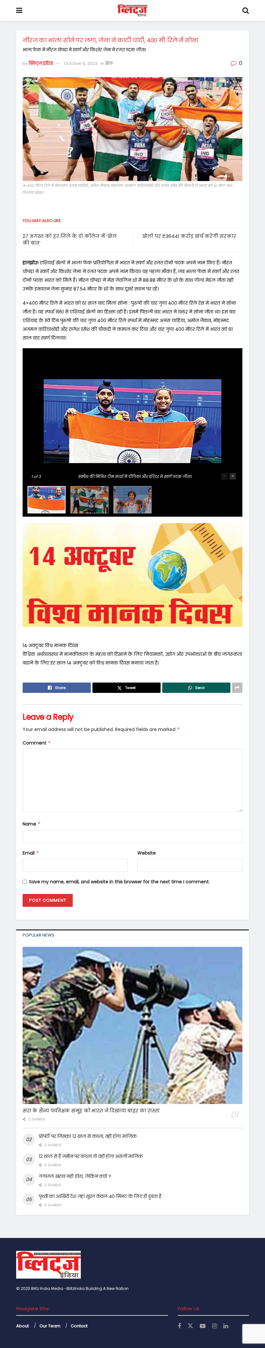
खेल (109, 63)
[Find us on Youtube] (203, 1326)
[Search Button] (245, 10)
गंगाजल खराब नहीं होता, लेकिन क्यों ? (75, 1176)
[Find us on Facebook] (179, 1326)
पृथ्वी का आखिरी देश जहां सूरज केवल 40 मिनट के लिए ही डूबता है (100, 1196)
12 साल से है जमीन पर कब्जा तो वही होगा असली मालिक (91, 1156)
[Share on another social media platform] (237, 688)
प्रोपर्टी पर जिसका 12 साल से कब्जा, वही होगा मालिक (88, 1136)
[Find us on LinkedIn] (225, 1326)
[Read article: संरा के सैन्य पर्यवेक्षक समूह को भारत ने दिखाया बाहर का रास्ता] (132, 1025)
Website (146, 853)
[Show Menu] (19, 10)
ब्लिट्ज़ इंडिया (41, 63)
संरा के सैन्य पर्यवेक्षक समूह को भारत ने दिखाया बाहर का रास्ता (91, 1110)
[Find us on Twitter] (190, 1326)
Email (31, 853)
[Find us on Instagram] (214, 1326)
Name (32, 824)
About (22, 1326)
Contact (79, 1326)
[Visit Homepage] (132, 10)
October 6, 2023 (81, 63)
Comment (37, 743)
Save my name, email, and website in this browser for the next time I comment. (119, 881)
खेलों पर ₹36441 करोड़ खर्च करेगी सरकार (189, 236)
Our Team (49, 1326)
